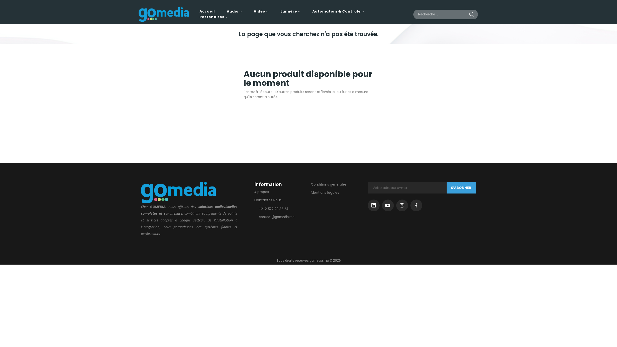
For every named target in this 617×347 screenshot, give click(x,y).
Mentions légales (325, 192)
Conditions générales (329, 184)
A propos (261, 191)
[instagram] (402, 205)
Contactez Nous (268, 200)
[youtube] (388, 205)
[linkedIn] (374, 205)
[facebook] (416, 205)
